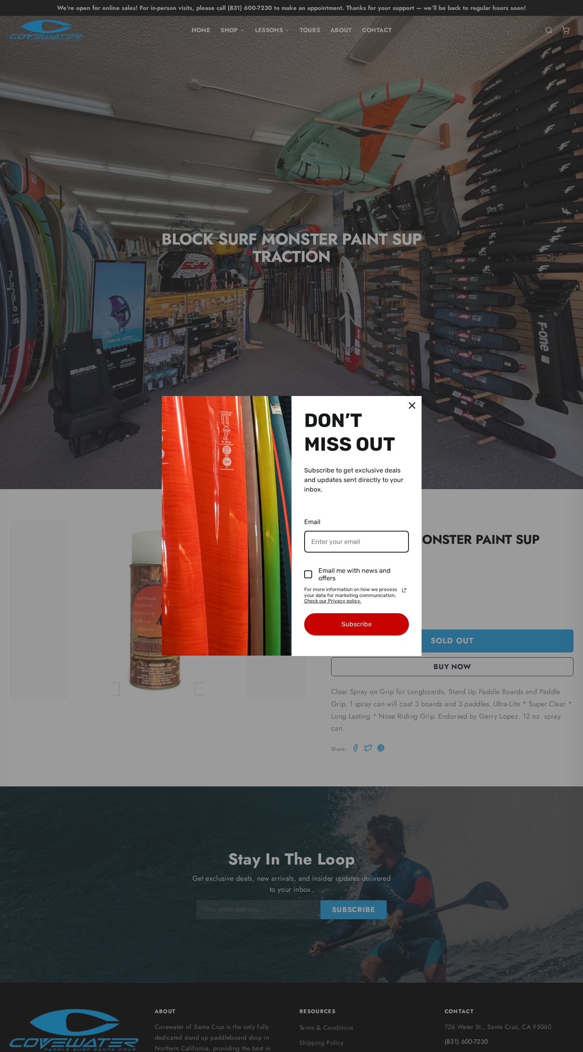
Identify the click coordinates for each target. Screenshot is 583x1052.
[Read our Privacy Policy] (404, 590)
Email (312, 522)
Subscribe (356, 624)
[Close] (412, 405)
